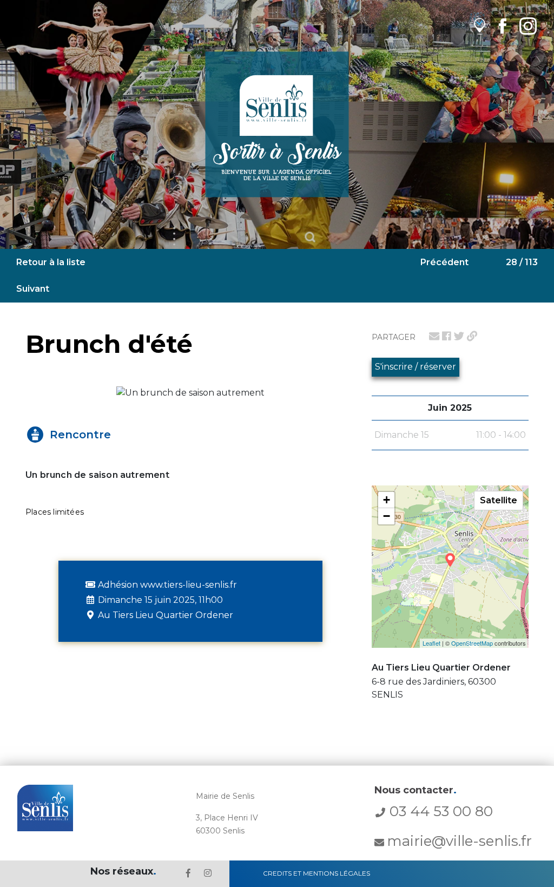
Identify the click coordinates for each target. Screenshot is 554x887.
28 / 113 (522, 262)
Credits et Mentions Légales (316, 873)
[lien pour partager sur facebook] (446, 336)
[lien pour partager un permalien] (472, 336)
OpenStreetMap (472, 643)
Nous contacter (415, 790)
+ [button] (386, 500)
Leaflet (431, 643)
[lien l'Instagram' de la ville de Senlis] (208, 873)
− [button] (386, 516)
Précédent (444, 262)
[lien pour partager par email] (434, 336)
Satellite (498, 500)
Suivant (32, 289)
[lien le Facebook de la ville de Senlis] (188, 873)
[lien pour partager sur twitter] (459, 336)
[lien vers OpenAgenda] (479, 26)
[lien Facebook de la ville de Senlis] (502, 26)
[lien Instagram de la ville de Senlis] (528, 26)
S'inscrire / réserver (415, 367)
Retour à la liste (50, 262)
